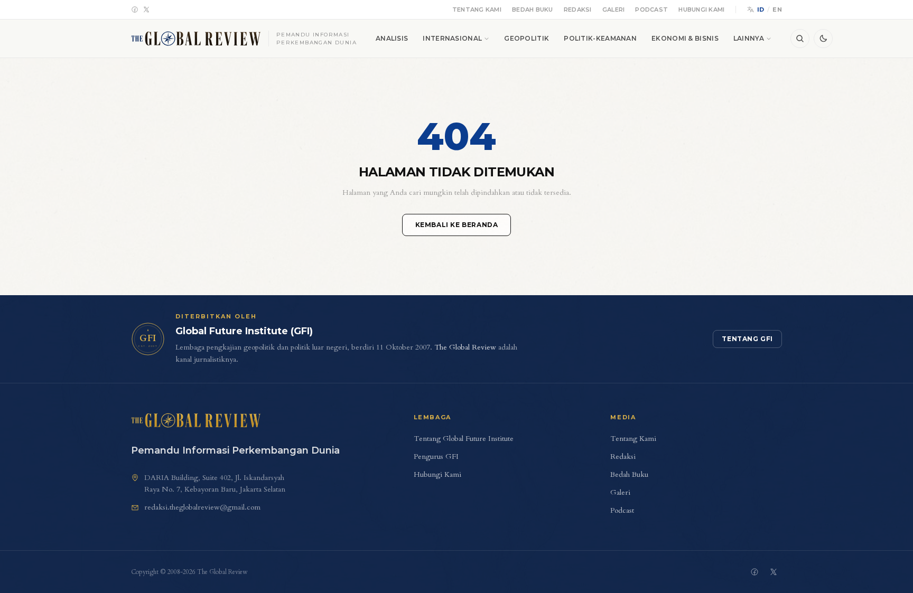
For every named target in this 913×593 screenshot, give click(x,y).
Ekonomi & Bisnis (685, 38)
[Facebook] (134, 9)
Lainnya (748, 38)
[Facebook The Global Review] (754, 571)
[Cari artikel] (799, 38)
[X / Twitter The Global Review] (773, 571)
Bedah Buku (532, 9)
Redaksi (578, 9)
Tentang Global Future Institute (464, 439)
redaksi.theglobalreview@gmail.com (202, 507)
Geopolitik (526, 38)
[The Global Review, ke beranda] (196, 420)
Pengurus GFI (436, 456)
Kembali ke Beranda (456, 225)
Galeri (613, 9)
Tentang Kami (476, 9)
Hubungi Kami (701, 9)
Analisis (392, 38)
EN (777, 9)
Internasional (452, 38)
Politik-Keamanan (600, 38)
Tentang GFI (747, 339)
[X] (146, 9)
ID (761, 9)
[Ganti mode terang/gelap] (823, 38)
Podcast (651, 9)
